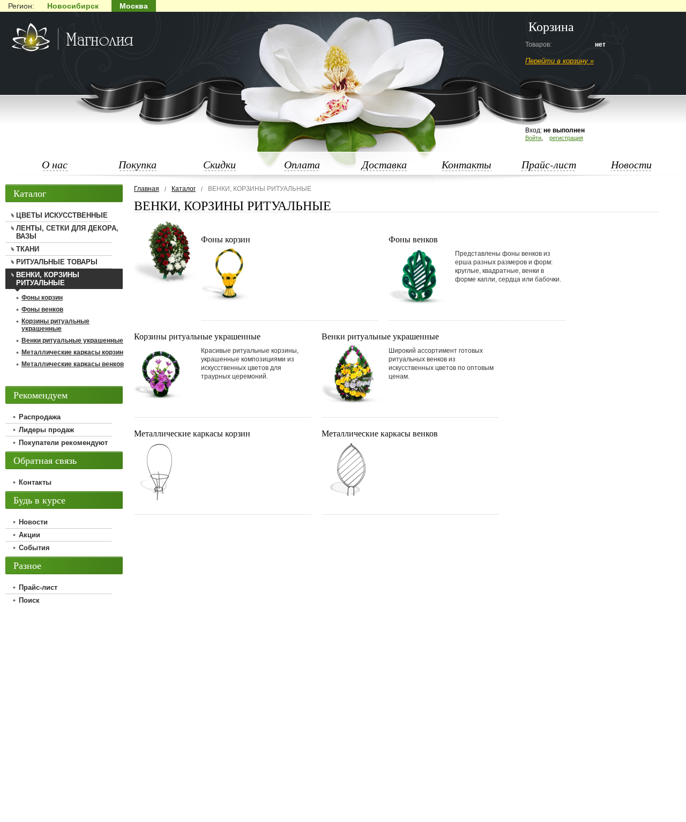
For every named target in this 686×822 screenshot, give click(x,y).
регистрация (566, 138)
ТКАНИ (27, 249)
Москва (134, 6)
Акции (29, 535)
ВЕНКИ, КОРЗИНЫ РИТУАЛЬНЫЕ (47, 279)
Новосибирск (73, 6)
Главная (146, 188)
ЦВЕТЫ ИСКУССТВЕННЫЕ (62, 215)
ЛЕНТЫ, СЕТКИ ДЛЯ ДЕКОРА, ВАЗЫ (67, 232)
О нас (55, 164)
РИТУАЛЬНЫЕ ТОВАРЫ (57, 262)
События (34, 548)
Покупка (137, 164)
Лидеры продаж (46, 430)
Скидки (219, 164)
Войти (533, 138)
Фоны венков (413, 238)
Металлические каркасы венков (380, 433)
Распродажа (40, 417)
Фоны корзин (225, 238)
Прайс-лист (548, 164)
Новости (631, 164)
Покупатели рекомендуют (63, 443)
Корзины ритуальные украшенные (197, 335)
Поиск (29, 600)
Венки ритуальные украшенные (380, 335)
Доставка (384, 164)
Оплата (302, 164)
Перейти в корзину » (559, 61)
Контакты (466, 164)
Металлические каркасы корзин (192, 433)
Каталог (184, 188)
